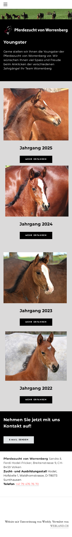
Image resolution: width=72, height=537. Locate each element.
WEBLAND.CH (59, 526)
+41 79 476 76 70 (27, 484)
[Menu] (6, 4)
